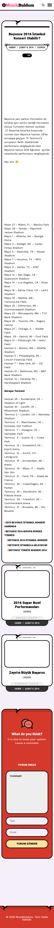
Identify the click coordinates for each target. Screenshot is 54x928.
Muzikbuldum (24, 916)
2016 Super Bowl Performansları (27, 604)
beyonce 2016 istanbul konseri (27, 540)
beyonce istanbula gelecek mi (27, 545)
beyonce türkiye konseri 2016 (28, 550)
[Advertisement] (27, 89)
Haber (12, 47)
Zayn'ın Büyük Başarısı (27, 672)
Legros (41, 47)
